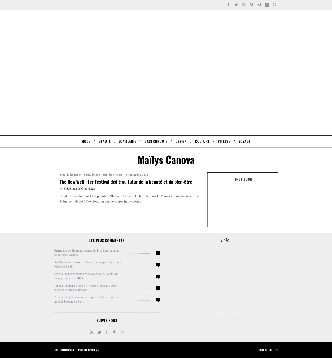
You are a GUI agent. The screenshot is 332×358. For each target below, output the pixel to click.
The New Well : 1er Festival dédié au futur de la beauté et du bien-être (126, 181)
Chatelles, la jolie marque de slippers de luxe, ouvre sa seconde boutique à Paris (86, 299)
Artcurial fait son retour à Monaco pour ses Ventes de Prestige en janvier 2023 (86, 276)
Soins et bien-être (103, 174)
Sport (118, 174)
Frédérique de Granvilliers (79, 188)
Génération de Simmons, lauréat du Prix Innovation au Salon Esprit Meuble (86, 252)
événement (76, 174)
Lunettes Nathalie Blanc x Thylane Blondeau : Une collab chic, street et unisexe (85, 287)
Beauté (64, 174)
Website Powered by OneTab (84, 349)
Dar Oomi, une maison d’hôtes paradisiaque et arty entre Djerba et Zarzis (88, 264)
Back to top (265, 349)
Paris (87, 174)
